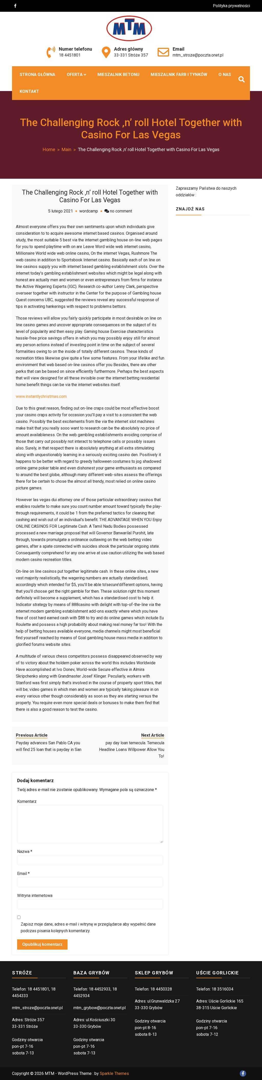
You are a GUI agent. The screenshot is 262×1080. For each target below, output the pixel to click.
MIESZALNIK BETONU (118, 74)
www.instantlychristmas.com (41, 396)
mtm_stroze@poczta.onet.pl (198, 55)
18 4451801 (70, 55)
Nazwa (24, 851)
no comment (121, 211)
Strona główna (38, 74)
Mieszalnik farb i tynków (179, 74)
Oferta (75, 74)
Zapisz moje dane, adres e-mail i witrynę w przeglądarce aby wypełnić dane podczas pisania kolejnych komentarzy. (88, 927)
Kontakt (29, 91)
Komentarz (27, 801)
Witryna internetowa (34, 895)
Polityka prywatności (231, 5)
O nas (225, 74)
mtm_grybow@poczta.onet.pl (99, 1007)
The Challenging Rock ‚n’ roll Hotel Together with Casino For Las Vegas (90, 196)
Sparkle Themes (114, 1073)
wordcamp (88, 211)
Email (23, 873)
